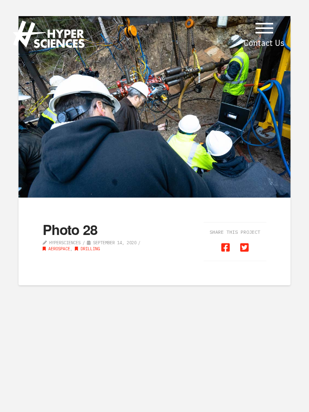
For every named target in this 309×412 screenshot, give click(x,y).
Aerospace (58, 248)
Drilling (89, 248)
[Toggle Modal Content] (264, 28)
